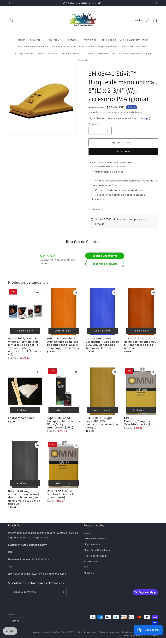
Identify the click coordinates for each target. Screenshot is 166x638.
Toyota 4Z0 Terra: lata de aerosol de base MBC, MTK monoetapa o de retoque (140, 343)
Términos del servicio (131, 632)
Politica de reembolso (96, 556)
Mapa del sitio (91, 561)
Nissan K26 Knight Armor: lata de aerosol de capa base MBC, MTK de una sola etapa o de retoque (24, 497)
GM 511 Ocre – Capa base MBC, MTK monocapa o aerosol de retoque (101, 422)
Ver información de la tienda (107, 172)
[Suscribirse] (62, 592)
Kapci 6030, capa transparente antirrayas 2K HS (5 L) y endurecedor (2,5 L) (63, 422)
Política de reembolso (86, 632)
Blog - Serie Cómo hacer (97, 550)
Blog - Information (93, 544)
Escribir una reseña (105, 255)
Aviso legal (153, 635)
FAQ (86, 567)
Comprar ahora (123, 151)
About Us (89, 573)
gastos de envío (100, 112)
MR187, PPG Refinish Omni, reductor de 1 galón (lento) (60, 494)
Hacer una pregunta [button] (105, 264)
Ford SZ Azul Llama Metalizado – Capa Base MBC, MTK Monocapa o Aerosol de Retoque (102, 343)
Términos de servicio (95, 539)
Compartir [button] (97, 209)
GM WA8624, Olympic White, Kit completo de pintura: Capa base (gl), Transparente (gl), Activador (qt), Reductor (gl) (25, 346)
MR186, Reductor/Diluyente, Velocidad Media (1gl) (139, 421)
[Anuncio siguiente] (156, 3)
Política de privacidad (109, 632)
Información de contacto (134, 635)
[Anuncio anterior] (9, 3)
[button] (11, 20)
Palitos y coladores (21, 418)
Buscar (88, 533)
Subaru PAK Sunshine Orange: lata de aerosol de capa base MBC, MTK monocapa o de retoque (63, 343)
